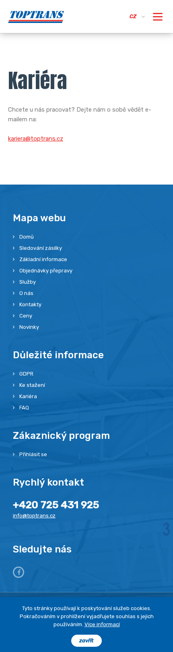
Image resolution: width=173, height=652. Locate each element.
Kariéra (28, 396)
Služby (27, 282)
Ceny (25, 316)
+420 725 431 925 (56, 505)
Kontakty (30, 304)
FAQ (24, 408)
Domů (26, 237)
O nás (26, 293)
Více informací (102, 624)
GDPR (26, 374)
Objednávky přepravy (45, 271)
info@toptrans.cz (34, 516)
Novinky (29, 327)
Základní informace (43, 259)
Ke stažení (32, 385)
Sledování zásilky (40, 248)
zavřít (86, 640)
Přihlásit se (33, 454)
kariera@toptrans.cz (35, 138)
